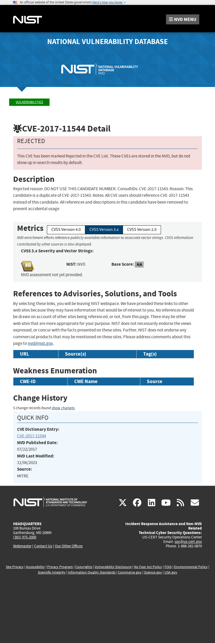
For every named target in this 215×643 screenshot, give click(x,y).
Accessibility (35, 566)
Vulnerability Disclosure (113, 566)
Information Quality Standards (92, 572)
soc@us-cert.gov (188, 541)
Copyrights (83, 566)
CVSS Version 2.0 (142, 229)
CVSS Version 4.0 (66, 229)
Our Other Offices (69, 546)
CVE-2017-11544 (31, 436)
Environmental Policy (191, 566)
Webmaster (22, 546)
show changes (63, 408)
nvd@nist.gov (40, 343)
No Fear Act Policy (148, 566)
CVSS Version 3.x (104, 229)
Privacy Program (60, 566)
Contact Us (43, 546)
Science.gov (153, 572)
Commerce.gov (130, 572)
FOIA (168, 566)
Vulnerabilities (29, 102)
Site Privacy (15, 566)
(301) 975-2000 (24, 537)
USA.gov (170, 572)
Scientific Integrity (52, 572)
